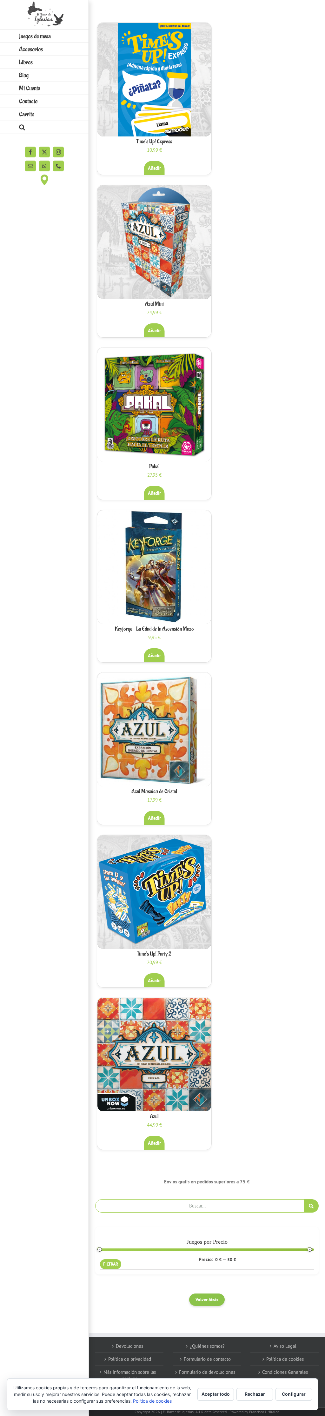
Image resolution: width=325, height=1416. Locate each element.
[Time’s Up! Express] (154, 79)
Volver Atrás (207, 1299)
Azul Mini (154, 304)
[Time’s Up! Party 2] (154, 892)
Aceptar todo (216, 1394)
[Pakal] (154, 404)
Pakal (154, 466)
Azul (154, 1116)
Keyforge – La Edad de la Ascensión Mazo (154, 628)
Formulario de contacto (207, 1359)
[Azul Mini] (154, 242)
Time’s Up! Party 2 (154, 953)
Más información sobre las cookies (129, 1375)
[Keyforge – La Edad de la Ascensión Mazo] (154, 567)
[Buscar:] (199, 1205)
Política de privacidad (129, 1359)
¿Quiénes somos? (207, 1346)
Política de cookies (285, 1359)
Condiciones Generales (285, 1372)
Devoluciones (129, 1346)
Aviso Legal (285, 1346)
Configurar (294, 1394)
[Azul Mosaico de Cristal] (154, 729)
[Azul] (154, 1054)
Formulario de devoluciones (207, 1372)
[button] (44, 127)
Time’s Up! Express (154, 141)
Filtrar (110, 1264)
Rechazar (255, 1394)
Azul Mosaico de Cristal (154, 791)
